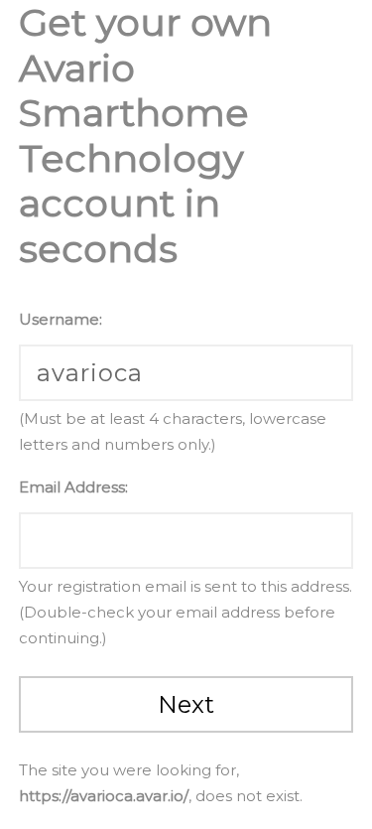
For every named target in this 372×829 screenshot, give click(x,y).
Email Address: (73, 487)
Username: (60, 319)
